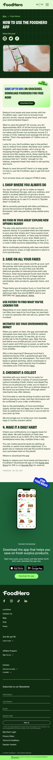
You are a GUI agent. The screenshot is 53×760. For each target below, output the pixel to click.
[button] (47, 5)
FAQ (4, 622)
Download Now (26, 103)
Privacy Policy (8, 736)
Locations (7, 610)
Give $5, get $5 (9, 637)
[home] (17, 4)
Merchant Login (9, 732)
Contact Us (7, 614)
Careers (6, 665)
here (32, 366)
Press (5, 626)
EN (37, 5)
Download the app (26, 576)
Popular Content (9, 745)
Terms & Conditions (11, 740)
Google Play (27, 465)
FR (42, 5)
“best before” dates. (24, 296)
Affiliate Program (10, 651)
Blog (4, 618)
